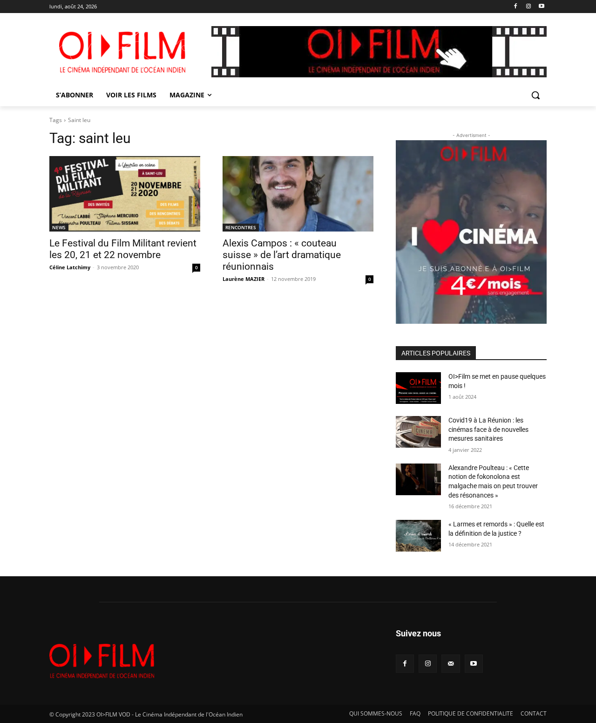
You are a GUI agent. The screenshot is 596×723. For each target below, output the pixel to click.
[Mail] (450, 664)
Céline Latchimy (69, 267)
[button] (535, 95)
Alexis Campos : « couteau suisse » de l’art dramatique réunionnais (282, 255)
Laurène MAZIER (243, 278)
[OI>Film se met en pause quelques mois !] (418, 388)
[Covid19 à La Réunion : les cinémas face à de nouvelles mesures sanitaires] (418, 432)
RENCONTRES (240, 227)
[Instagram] (528, 6)
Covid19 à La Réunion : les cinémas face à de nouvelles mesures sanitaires (488, 429)
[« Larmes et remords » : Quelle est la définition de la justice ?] (418, 536)
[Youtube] (541, 6)
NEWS (59, 227)
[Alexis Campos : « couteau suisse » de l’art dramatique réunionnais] (298, 194)
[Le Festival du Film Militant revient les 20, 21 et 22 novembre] (124, 194)
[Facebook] (515, 6)
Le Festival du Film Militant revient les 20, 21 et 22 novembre (122, 249)
